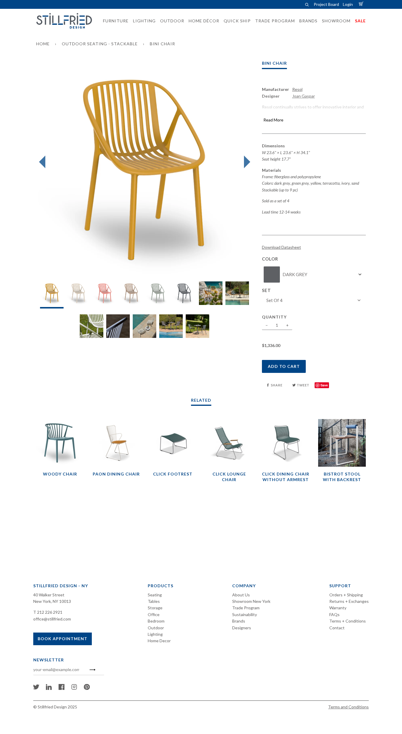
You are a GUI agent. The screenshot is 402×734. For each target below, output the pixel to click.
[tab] (52, 294)
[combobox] (314, 274)
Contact (337, 627)
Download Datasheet (281, 247)
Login (348, 4)
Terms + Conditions (347, 620)
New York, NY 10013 (52, 601)
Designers (241, 627)
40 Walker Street (48, 594)
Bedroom (156, 620)
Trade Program (246, 607)
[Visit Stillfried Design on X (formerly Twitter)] (36, 688)
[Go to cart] (362, 4)
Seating (155, 594)
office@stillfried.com (52, 618)
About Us (241, 594)
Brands (238, 620)
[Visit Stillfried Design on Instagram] (74, 688)
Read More (273, 119)
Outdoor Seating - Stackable (100, 43)
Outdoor (156, 627)
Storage (155, 607)
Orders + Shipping (346, 594)
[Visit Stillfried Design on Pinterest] (87, 688)
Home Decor (159, 640)
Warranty (337, 607)
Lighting (155, 634)
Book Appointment (62, 638)
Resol (297, 89)
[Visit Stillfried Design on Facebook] (61, 688)
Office (154, 614)
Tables (154, 601)
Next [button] (245, 162)
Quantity (274, 316)
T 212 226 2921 (47, 612)
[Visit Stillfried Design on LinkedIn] (49, 688)
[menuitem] (114, 21)
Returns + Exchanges (349, 601)
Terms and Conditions (348, 706)
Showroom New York (251, 601)
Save (324, 385)
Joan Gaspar (303, 96)
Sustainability (244, 614)
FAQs (334, 614)
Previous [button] (43, 162)
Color (270, 258)
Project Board (326, 4)
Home (43, 43)
